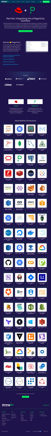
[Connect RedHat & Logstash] (19, 368)
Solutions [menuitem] (3, 416)
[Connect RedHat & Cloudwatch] (42, 309)
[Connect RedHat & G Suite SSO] (31, 294)
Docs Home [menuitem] (13, 414)
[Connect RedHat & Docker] (31, 235)
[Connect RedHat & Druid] (42, 235)
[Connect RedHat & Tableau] (42, 175)
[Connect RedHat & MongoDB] (19, 146)
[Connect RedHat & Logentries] (31, 339)
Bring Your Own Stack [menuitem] (6, 420)
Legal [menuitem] (31, 418)
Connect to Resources (8, 59)
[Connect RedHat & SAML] (42, 383)
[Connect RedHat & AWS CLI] (42, 205)
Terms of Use (46, 431)
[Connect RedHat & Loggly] (19, 383)
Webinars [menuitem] (22, 418)
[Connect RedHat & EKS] (19, 250)
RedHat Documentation (9, 61)
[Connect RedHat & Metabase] (42, 131)
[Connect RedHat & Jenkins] (19, 279)
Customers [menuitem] (4, 423)
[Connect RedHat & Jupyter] (8, 131)
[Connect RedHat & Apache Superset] (19, 205)
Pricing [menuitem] (3, 421)
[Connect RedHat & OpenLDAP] (8, 354)
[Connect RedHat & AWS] (31, 205)
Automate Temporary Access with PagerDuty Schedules (11, 56)
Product (13, 1)
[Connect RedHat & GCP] (42, 250)
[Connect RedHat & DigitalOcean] (19, 235)
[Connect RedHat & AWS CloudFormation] (31, 309)
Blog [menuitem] (21, 414)
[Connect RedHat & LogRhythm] (31, 383)
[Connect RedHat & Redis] (19, 175)
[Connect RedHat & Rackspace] (8, 175)
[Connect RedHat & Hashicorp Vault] (19, 339)
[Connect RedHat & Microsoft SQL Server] (8, 146)
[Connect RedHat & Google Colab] (31, 264)
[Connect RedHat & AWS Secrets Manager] (31, 368)
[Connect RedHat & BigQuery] (8, 220)
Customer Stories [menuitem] (24, 420)
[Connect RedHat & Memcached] (31, 131)
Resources (27, 1)
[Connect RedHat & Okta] (42, 354)
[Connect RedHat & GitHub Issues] (8, 264)
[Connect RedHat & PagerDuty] (19, 161)
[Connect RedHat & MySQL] (31, 146)
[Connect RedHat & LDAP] (8, 368)
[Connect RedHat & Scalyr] (19, 309)
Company (32, 1)
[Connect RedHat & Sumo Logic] (42, 279)
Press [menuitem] (31, 420)
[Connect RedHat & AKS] (19, 190)
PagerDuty (35, 106)
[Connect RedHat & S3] (42, 324)
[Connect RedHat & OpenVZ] (42, 146)
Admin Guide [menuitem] (13, 417)
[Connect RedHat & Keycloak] (19, 294)
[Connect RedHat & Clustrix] (31, 220)
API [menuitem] (12, 418)
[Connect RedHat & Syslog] (42, 294)
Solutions (18, 1)
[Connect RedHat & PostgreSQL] (31, 161)
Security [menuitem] (31, 417)
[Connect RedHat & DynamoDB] (8, 250)
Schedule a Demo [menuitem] (44, 415)
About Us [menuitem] (32, 414)
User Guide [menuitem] (13, 415)
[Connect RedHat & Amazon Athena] (31, 190)
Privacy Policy (28, 431)
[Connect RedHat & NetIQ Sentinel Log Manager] (8, 339)
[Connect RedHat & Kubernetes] (19, 131)
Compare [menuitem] (3, 424)
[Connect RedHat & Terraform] (8, 324)
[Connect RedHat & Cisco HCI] (19, 220)
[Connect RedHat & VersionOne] (8, 190)
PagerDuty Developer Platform (10, 64)
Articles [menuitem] (22, 415)
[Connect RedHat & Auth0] (8, 294)
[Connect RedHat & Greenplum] (42, 264)
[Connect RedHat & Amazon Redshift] (8, 205)
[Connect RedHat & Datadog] (42, 339)
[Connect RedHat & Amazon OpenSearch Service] (42, 190)
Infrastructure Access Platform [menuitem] (6, 415)
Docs (23, 1)
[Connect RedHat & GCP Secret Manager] (19, 354)
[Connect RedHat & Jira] (31, 279)
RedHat (16, 106)
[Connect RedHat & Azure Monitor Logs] (42, 368)
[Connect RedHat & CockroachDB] (42, 220)
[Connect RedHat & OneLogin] (19, 324)
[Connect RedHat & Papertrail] (8, 383)
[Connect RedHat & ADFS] (31, 324)
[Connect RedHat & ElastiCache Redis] (31, 250)
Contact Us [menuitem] (43, 414)
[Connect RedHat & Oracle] (8, 161)
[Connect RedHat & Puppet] (31, 354)
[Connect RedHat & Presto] (42, 161)
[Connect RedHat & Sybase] (31, 175)
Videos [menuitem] (22, 417)
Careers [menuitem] (31, 415)
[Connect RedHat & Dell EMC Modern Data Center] (8, 235)
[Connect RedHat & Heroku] (8, 279)
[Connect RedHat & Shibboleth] (8, 309)
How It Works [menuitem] (4, 418)
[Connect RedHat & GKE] (19, 264)
